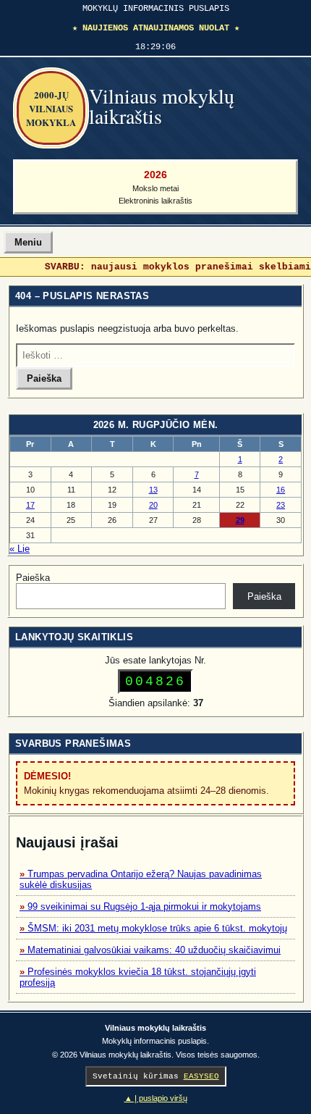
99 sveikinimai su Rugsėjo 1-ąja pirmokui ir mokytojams (144, 906)
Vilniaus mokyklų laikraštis (161, 106)
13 (153, 489)
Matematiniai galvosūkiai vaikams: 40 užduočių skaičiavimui (154, 950)
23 (280, 505)
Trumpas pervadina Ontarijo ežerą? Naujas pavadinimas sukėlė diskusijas (141, 879)
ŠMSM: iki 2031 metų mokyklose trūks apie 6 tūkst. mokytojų (157, 928)
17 (30, 505)
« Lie (19, 548)
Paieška (33, 577)
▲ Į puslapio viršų (155, 1098)
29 (240, 520)
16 (280, 489)
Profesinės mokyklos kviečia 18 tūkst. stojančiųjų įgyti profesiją (138, 977)
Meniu (28, 242)
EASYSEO (201, 1076)
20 (153, 505)
